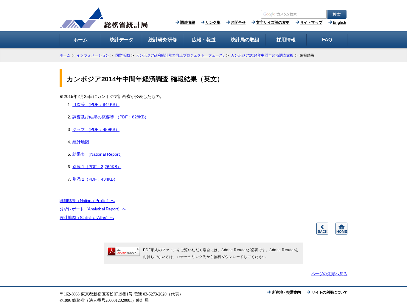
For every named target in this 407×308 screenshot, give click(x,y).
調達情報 (187, 22)
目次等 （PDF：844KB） (95, 104)
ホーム (65, 55)
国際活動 (122, 55)
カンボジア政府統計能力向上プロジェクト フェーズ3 (180, 55)
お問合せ (238, 22)
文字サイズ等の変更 (273, 22)
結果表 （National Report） (98, 154)
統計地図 (80, 142)
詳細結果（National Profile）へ (87, 200)
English (339, 22)
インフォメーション (93, 55)
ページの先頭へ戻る (329, 273)
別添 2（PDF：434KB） (95, 179)
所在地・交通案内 (286, 292)
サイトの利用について (329, 292)
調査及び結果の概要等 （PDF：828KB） (110, 117)
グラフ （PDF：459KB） (95, 129)
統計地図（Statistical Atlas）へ (87, 217)
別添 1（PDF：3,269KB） (96, 166)
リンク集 (212, 22)
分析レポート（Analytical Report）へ (93, 209)
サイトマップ (311, 22)
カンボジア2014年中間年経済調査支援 (262, 55)
